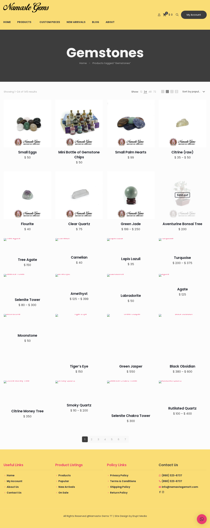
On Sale (63, 492)
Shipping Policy (120, 487)
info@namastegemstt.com (180, 487)
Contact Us (14, 492)
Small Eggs (27, 152)
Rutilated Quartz (182, 408)
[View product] (47, 104)
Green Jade (131, 224)
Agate (182, 289)
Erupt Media (140, 516)
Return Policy (118, 492)
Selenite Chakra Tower (130, 415)
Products (64, 475)
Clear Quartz (79, 224)
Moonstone (27, 335)
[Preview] (47, 111)
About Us (13, 487)
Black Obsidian (182, 366)
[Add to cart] (47, 176)
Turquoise (182, 257)
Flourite (27, 224)
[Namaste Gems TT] (26, 7)
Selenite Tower (27, 299)
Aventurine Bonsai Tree (182, 224)
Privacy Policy (119, 475)
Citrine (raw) (182, 152)
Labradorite (131, 295)
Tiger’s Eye (79, 366)
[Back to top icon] (194, 521)
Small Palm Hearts (130, 152)
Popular (63, 481)
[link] (141, 91)
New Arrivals (66, 487)
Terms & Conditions (123, 481)
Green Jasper (130, 366)
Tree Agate (27, 259)
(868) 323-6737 (172, 475)
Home (83, 63)
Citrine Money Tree (27, 411)
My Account (194, 14)
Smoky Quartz (79, 405)
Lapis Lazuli (130, 258)
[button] (202, 519)
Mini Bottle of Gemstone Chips (79, 154)
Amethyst (79, 293)
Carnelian (79, 257)
